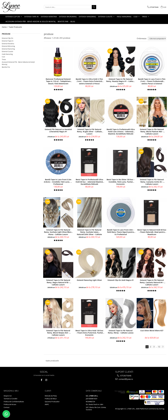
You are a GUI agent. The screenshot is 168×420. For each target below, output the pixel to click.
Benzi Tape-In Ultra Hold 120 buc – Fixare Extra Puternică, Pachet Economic (89, 332)
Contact (6, 407)
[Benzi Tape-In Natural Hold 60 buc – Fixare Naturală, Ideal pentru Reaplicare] (152, 212)
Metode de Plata (51, 396)
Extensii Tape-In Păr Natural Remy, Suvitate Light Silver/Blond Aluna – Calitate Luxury (58, 232)
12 (159, 346)
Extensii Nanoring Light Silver (89, 280)
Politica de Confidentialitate (14, 401)
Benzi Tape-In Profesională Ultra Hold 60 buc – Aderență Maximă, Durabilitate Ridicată (89, 181)
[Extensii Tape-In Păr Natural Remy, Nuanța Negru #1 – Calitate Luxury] (121, 62)
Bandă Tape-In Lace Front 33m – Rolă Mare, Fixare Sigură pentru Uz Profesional (120, 232)
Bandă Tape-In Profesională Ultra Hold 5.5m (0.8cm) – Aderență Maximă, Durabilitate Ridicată (121, 131)
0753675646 (125, 375)
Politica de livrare (10, 404)
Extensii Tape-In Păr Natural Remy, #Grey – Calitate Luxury (120, 331)
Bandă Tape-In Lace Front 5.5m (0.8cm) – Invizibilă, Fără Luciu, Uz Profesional (58, 181)
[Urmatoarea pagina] (162, 346)
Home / (5, 27)
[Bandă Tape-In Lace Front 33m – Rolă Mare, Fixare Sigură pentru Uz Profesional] (121, 212)
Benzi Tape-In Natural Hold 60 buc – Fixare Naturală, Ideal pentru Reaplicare (151, 232)
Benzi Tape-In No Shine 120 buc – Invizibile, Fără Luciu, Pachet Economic (121, 181)
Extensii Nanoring (8, 49)
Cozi (3, 57)
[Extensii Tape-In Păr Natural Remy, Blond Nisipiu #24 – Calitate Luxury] (58, 313)
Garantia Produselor (52, 401)
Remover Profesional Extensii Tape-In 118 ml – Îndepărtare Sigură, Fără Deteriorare (58, 81)
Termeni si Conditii (10, 398)
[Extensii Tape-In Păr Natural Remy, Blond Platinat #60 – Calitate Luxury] (152, 112)
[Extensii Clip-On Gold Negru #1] (121, 263)
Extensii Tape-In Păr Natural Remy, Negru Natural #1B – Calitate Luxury (58, 282)
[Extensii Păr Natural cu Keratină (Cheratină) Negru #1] (58, 112)
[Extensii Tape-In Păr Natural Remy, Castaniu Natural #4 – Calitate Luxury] (152, 263)
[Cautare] (94, 7)
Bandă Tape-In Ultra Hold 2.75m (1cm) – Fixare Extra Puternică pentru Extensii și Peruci (89, 81)
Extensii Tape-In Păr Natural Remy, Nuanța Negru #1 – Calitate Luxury (120, 81)
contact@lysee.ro (125, 379)
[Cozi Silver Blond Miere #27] (152, 313)
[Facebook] (41, 380)
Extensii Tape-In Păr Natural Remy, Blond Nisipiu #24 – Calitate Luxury (58, 332)
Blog (72, 21)
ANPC (47, 404)
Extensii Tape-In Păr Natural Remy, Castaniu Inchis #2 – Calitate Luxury (152, 181)
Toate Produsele (15, 27)
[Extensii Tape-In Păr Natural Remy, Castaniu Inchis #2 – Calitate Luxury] (152, 162)
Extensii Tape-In (7, 41)
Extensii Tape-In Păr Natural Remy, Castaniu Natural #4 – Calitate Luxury (152, 282)
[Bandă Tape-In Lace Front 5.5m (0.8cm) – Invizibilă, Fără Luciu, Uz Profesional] (58, 162)
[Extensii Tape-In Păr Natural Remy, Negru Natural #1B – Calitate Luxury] (58, 263)
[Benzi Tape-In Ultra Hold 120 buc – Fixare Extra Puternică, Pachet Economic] (89, 313)
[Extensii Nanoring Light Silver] (89, 263)
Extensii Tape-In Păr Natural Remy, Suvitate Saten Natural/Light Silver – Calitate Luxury (89, 232)
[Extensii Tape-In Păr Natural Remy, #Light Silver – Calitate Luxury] (89, 112)
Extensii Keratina (8, 43)
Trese (4, 59)
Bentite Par (6, 67)
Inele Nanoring (7, 54)
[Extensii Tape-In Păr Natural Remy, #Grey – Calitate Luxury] (121, 313)
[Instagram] (46, 380)
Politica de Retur (51, 398)
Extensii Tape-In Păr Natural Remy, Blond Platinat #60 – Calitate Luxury (152, 131)
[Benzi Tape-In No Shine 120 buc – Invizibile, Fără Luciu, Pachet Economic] (121, 162)
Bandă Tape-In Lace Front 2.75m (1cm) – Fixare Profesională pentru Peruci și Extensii (151, 81)
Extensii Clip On (7, 38)
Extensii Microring (8, 46)
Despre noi (8, 396)
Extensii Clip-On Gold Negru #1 (121, 280)
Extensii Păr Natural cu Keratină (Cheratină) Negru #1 (58, 130)
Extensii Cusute (7, 51)
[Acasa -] (14, 7)
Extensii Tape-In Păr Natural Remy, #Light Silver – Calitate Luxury (89, 131)
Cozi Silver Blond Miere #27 (151, 330)
